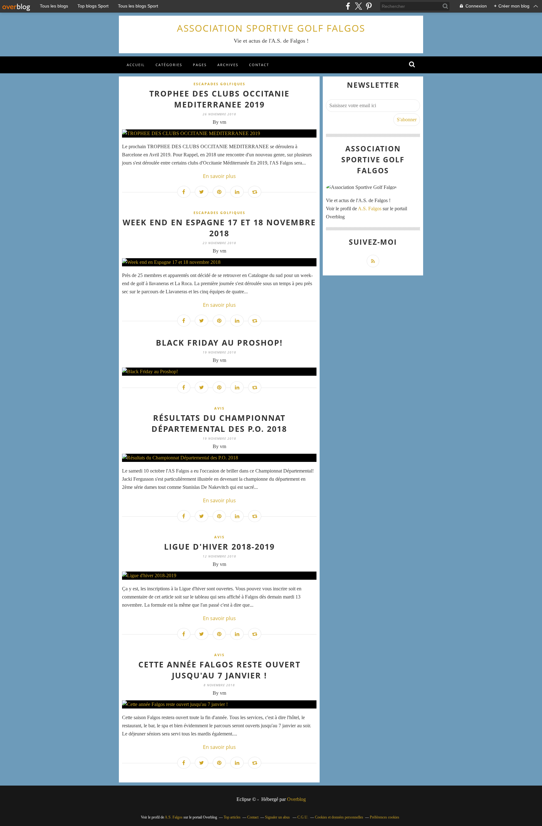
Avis (219, 408)
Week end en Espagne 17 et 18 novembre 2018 (219, 227)
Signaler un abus (278, 817)
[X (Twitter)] (358, 6)
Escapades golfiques (219, 83)
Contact (259, 64)
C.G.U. (302, 817)
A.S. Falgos (369, 208)
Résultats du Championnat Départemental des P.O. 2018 (219, 423)
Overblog (296, 799)
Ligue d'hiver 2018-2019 (219, 546)
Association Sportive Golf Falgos (271, 28)
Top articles (232, 817)
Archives (227, 64)
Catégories (169, 64)
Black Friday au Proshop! (219, 342)
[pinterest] (369, 6)
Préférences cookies (384, 817)
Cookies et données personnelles (339, 817)
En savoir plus (219, 176)
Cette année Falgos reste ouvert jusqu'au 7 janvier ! (219, 670)
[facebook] (348, 6)
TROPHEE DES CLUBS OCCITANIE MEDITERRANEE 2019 (219, 99)
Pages (200, 64)
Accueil (136, 64)
